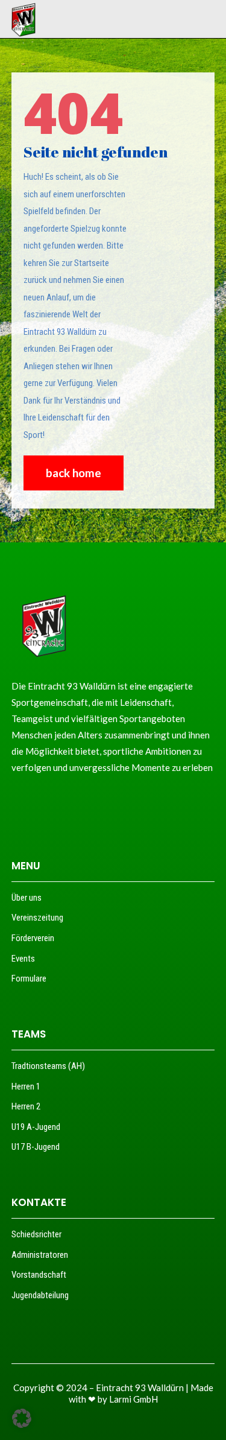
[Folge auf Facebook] (17, 803)
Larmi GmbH (133, 1399)
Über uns (26, 897)
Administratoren (39, 1254)
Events (23, 958)
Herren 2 (25, 1106)
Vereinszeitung (37, 917)
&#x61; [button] (146, 19)
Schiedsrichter (36, 1234)
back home (73, 473)
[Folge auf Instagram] (40, 803)
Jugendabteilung (40, 1295)
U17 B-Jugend (35, 1146)
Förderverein (32, 938)
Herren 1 (25, 1086)
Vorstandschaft (38, 1274)
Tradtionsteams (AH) (48, 1066)
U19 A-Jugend (35, 1126)
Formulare (28, 978)
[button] (21, 1418)
